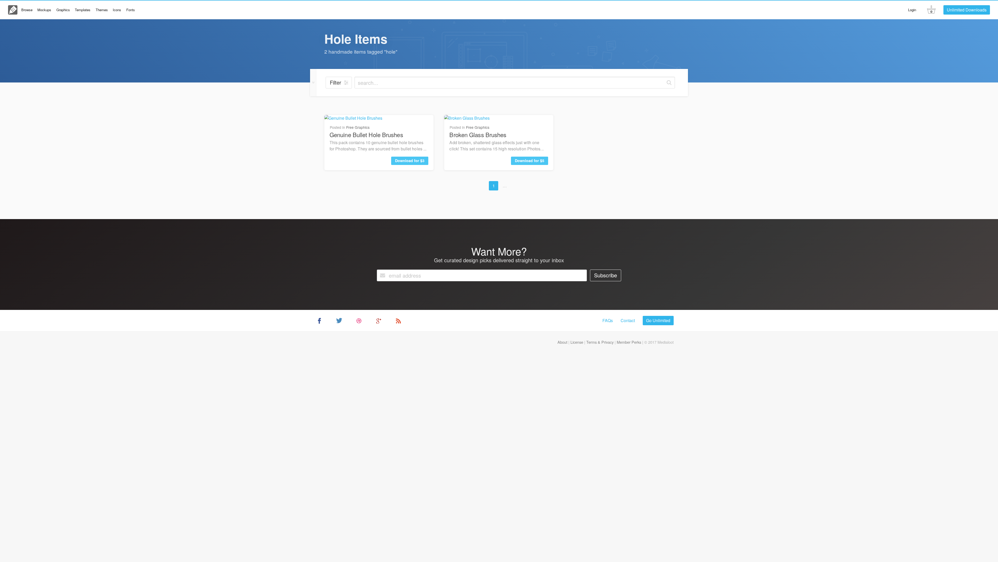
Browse (26, 9)
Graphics (63, 9)
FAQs (607, 320)
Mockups (44, 9)
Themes (102, 9)
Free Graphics (358, 127)
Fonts (130, 9)
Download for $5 (529, 160)
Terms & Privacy (600, 342)
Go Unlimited (658, 320)
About (562, 342)
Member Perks (629, 342)
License (576, 342)
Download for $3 (409, 160)
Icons (117, 9)
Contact (628, 320)
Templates (82, 9)
